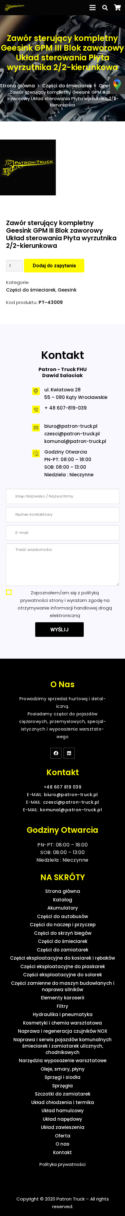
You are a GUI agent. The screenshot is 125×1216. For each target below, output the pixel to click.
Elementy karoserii (62, 998)
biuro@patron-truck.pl (70, 426)
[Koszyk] (117, 7)
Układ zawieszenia (62, 1127)
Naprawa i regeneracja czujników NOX (62, 1031)
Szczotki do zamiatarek (62, 1094)
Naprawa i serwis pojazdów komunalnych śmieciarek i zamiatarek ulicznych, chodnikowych (62, 1046)
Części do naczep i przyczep (63, 924)
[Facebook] (56, 753)
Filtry (62, 1006)
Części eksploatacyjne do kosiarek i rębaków (62, 958)
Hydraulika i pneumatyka (63, 1014)
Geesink (108, 86)
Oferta (62, 1136)
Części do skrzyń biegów (62, 933)
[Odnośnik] (14, 7)
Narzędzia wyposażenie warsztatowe (62, 1060)
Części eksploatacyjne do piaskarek (62, 966)
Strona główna (17, 86)
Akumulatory (62, 908)
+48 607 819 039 (63, 787)
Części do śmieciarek (67, 86)
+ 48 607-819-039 (65, 408)
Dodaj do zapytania (54, 266)
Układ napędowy (62, 1119)
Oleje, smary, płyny (63, 1069)
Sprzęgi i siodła (62, 1077)
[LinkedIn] (69, 753)
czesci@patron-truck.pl (72, 434)
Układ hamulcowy (63, 1110)
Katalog (62, 900)
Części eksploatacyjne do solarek (62, 974)
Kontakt (62, 1152)
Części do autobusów (62, 916)
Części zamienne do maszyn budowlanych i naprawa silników (62, 986)
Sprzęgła (62, 1086)
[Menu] (92, 7)
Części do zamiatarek (62, 950)
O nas (62, 1144)
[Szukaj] (105, 7)
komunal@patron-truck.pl (75, 441)
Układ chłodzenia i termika (62, 1102)
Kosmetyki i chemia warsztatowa (62, 1023)
